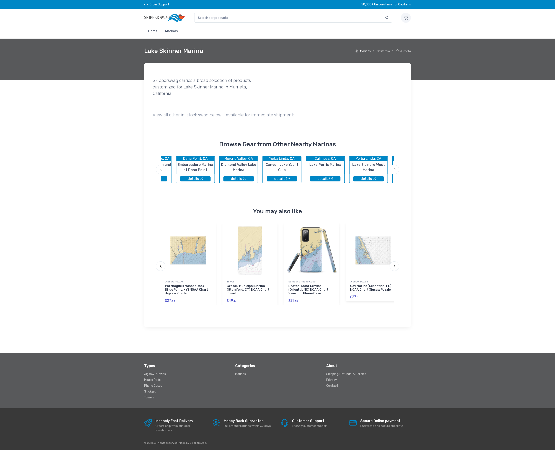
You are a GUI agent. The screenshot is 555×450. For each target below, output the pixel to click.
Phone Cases (153, 386)
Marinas (171, 31)
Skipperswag (198, 442)
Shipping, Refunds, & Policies (346, 374)
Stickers (150, 391)
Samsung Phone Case (301, 281)
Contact (332, 386)
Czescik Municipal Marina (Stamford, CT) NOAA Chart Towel (248, 289)
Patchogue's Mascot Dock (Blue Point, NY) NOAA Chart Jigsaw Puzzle (186, 289)
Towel (230, 281)
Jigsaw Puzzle (174, 281)
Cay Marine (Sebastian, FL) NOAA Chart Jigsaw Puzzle (370, 288)
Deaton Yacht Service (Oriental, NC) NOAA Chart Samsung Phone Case (308, 289)
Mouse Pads (152, 380)
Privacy (331, 380)
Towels (149, 397)
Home (152, 31)
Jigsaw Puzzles (155, 374)
